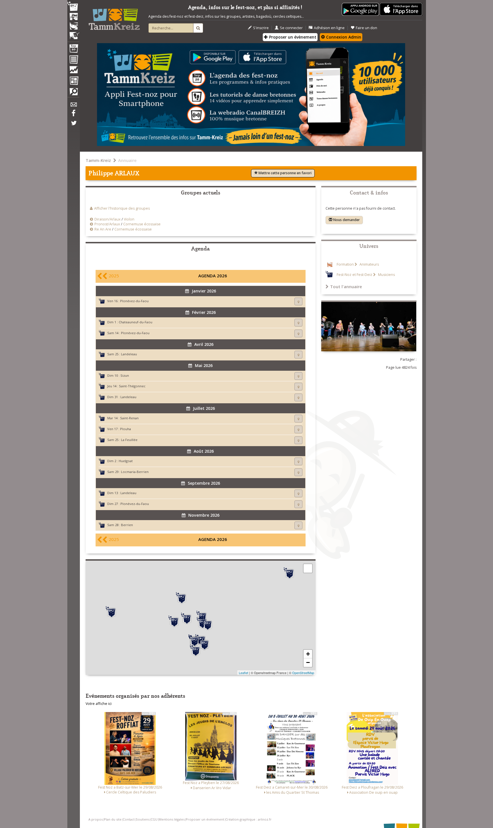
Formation (345, 264)
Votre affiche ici (99, 703)
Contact (129, 819)
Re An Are (102, 229)
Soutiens (142, 819)
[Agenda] (73, 49)
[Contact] (73, 106)
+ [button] (308, 653)
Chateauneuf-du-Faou (135, 322)
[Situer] (298, 301)
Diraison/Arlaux (107, 219)
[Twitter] (73, 126)
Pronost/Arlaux (107, 224)
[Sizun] (174, 621)
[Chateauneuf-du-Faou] (196, 651)
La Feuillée (129, 440)
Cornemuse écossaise (142, 224)
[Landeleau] (205, 644)
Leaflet (243, 672)
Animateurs (369, 264)
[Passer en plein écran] (308, 568)
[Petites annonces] (73, 93)
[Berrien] (202, 617)
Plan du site (113, 819)
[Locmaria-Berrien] (208, 625)
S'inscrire (261, 27)
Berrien (127, 525)
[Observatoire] (73, 71)
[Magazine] (73, 81)
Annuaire (127, 160)
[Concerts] (73, 17)
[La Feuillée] (187, 619)
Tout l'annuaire (346, 286)
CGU (154, 819)
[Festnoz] (73, 6)
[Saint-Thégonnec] (182, 598)
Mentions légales (172, 819)
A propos (95, 819)
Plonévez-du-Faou (134, 301)
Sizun (124, 375)
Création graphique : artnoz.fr (248, 819)
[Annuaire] (73, 60)
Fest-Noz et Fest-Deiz (354, 274)
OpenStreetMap (303, 672)
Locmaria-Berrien (135, 472)
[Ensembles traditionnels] (73, 33)
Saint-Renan (129, 418)
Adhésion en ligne (329, 27)
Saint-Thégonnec (132, 386)
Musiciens (386, 274)
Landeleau (129, 354)
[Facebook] (73, 115)
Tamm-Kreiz (98, 160)
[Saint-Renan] (112, 612)
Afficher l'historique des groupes (122, 208)
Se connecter (291, 27)
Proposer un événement (205, 819)
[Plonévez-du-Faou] (195, 641)
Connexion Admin (343, 37)
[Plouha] (290, 573)
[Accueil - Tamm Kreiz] (114, 17)
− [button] (308, 662)
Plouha (125, 429)
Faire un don (366, 27)
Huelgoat (126, 461)
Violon (129, 219)
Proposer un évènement (292, 37)
